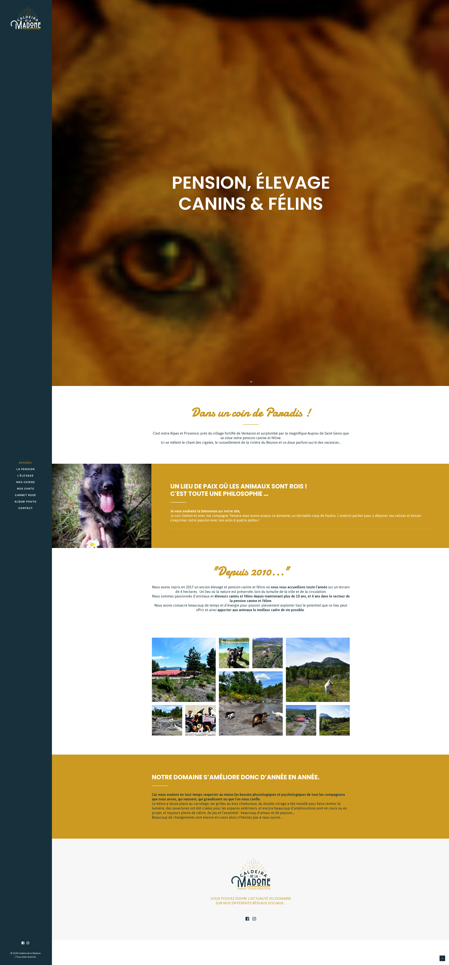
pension (249, 438)
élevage (217, 587)
